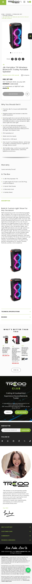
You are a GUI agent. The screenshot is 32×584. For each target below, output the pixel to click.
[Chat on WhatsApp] (28, 570)
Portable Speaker (8, 15)
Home (3, 14)
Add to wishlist (27, 94)
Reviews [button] (4, 317)
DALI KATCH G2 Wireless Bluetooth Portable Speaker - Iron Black (25, 350)
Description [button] (5, 201)
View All (16, 370)
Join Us (8, 412)
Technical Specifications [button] (10, 311)
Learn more (14, 84)
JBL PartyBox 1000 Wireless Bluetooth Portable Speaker (6, 350)
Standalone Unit (17, 14)
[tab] (16, 201)
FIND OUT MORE (21, 412)
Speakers (8, 14)
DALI (23, 346)
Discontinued (13, 94)
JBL (4, 64)
